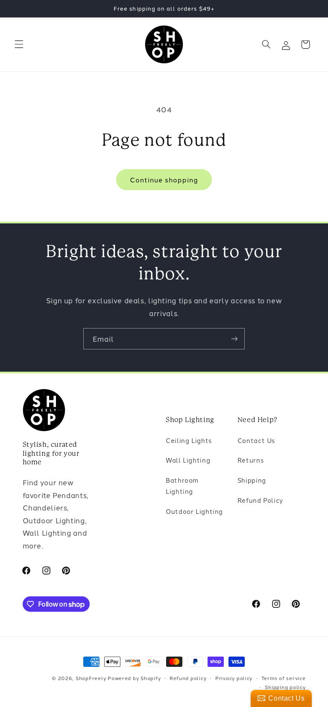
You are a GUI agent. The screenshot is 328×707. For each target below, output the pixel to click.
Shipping (251, 479)
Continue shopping (164, 179)
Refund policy (188, 678)
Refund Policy (260, 500)
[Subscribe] (234, 338)
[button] (19, 44)
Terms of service (283, 678)
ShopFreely (91, 678)
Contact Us (256, 440)
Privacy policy (233, 678)
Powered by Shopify (134, 678)
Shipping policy (285, 687)
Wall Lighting (188, 459)
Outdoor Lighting (194, 511)
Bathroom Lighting (182, 485)
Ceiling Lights (189, 440)
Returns (250, 459)
